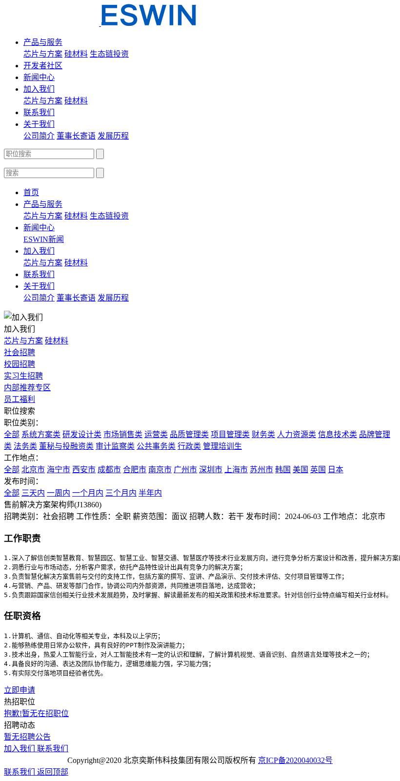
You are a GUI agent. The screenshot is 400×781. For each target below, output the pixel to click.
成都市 (109, 469)
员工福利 (19, 399)
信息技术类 (337, 434)
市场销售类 (122, 434)
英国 (318, 469)
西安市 (84, 469)
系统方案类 (40, 434)
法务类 (25, 446)
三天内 (33, 493)
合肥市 (134, 469)
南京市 (160, 469)
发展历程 (113, 136)
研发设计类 (81, 434)
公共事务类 (156, 446)
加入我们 (39, 89)
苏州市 (261, 469)
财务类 (263, 434)
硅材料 (76, 54)
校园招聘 (19, 364)
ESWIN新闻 (43, 239)
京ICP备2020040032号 (295, 760)
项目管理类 (230, 434)
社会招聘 (19, 352)
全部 (12, 434)
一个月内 (87, 493)
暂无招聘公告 (27, 737)
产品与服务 (42, 42)
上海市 (236, 469)
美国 (300, 469)
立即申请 (19, 690)
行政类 (189, 446)
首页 (31, 192)
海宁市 (58, 469)
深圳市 (210, 469)
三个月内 (121, 493)
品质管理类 (189, 434)
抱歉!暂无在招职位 (36, 713)
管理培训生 (222, 446)
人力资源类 (296, 434)
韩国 (283, 469)
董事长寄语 (76, 136)
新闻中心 (39, 77)
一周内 (58, 493)
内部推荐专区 (27, 387)
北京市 (33, 469)
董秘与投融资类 (66, 446)
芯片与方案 (42, 54)
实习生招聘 (23, 376)
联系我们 (39, 112)
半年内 (150, 493)
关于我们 (39, 124)
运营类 (156, 434)
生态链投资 (109, 54)
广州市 (185, 469)
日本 (335, 469)
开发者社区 (42, 65)
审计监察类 (115, 446)
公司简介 (39, 136)
